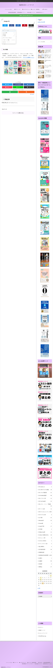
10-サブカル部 (45, 514)
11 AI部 (45, 517)
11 (40, 579)
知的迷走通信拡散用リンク (47, 662)
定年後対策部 (45, 549)
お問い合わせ (40, 662)
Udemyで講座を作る (45, 535)
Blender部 (45, 520)
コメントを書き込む (18, 113)
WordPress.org (42, 636)
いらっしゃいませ (9, 662)
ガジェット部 (45, 537)
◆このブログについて (22, 662)
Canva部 (45, 523)
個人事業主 (45, 546)
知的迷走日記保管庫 (45, 555)
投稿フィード (42, 630)
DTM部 (45, 529)
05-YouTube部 (45, 501)
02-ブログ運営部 (45, 492)
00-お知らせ (45, 486)
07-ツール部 (45, 508)
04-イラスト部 (45, 498)
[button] (31, 25)
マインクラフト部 (45, 543)
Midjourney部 (45, 532)
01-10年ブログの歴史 (45, 489)
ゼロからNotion (45, 540)
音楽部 (45, 563)
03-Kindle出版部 (45, 495)
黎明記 (45, 566)
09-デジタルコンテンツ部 (45, 511)
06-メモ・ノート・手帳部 (45, 505)
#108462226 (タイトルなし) (47, 663)
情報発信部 (45, 552)
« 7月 (39, 588)
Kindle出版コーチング (38, 663)
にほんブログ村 (41, 21)
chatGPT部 (45, 526)
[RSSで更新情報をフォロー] (26, 92)
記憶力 (45, 558)
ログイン (41, 627)
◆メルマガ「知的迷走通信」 (32, 662)
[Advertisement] (9, 122)
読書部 (45, 561)
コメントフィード (43, 633)
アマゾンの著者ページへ (28, 57)
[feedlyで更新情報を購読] (10, 92)
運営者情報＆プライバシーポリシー (28, 663)
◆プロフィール (15, 662)
